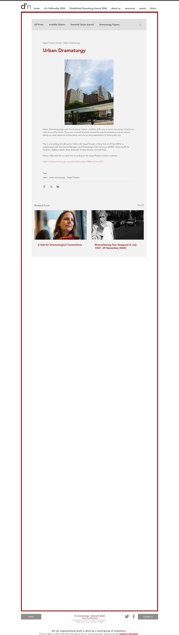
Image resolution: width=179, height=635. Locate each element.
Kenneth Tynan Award (82, 24)
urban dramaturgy (57, 177)
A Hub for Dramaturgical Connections (60, 244)
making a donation (128, 633)
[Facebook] (134, 616)
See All (141, 205)
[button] (140, 25)
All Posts (38, 24)
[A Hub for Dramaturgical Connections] (60, 225)
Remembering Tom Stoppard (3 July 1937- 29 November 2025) (116, 246)
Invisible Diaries (57, 24)
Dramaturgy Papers (109, 24)
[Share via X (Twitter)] (51, 186)
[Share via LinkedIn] (57, 186)
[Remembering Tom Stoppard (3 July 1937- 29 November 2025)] (117, 225)
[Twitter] (127, 616)
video (45, 177)
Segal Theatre (73, 177)
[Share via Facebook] (44, 186)
